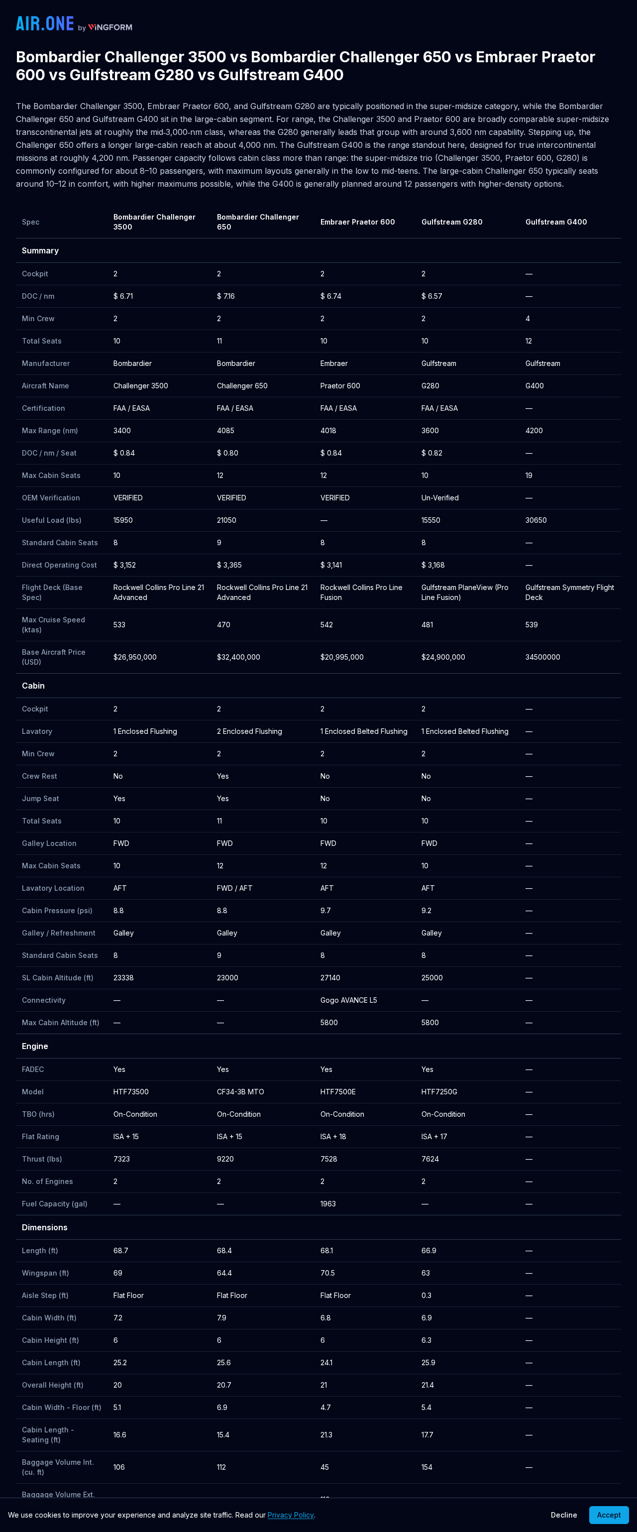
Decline (564, 1515)
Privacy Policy (291, 1515)
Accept (609, 1515)
